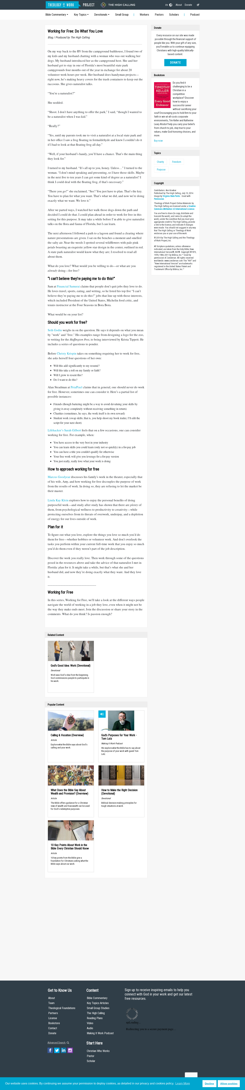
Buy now (158, 140)
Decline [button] (209, 1083)
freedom (176, 161)
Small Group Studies (98, 1008)
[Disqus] (96, 926)
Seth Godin (55, 330)
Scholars (174, 14)
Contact (52, 1028)
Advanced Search (57, 1042)
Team (51, 1003)
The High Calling (96, 1013)
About (179, 4)
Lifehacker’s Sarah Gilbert (64, 430)
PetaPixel (76, 387)
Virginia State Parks (171, 196)
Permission (159, 199)
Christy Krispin (66, 353)
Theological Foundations (61, 1008)
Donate (188, 4)
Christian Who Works (98, 1051)
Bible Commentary (55, 14)
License (52, 1018)
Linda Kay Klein (58, 500)
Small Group (122, 14)
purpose (161, 169)
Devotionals (100, 14)
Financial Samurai (68, 286)
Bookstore (54, 1023)
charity (160, 161)
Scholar (91, 1061)
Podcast (195, 14)
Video (90, 1023)
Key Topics (80, 14)
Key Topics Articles (98, 1003)
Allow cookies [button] (228, 1083)
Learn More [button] (182, 1083)
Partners (53, 1013)
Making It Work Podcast (100, 1033)
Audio (90, 1028)
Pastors (159, 14)
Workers (144, 14)
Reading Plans (95, 1018)
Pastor (90, 1056)
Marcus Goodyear (59, 477)
